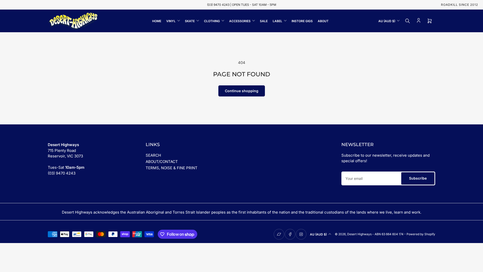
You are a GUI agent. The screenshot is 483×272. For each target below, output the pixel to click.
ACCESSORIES (240, 21)
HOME (156, 21)
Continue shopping (241, 91)
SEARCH (153, 155)
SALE (264, 21)
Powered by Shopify (421, 234)
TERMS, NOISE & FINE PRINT (171, 167)
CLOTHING (212, 21)
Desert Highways (359, 234)
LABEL (277, 21)
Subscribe (418, 178)
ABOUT (323, 21)
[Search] (407, 20)
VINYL (171, 21)
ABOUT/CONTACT (162, 161)
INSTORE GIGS (302, 21)
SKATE (190, 21)
